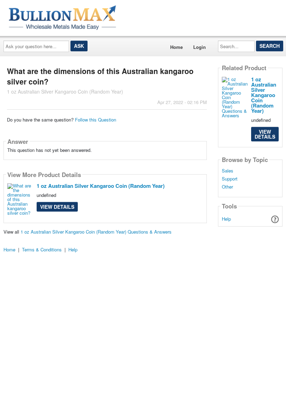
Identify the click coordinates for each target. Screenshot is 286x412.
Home (176, 47)
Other (227, 186)
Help (226, 218)
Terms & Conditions (42, 249)
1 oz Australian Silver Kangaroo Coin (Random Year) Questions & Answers (96, 231)
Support (230, 178)
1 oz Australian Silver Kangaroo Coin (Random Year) (101, 186)
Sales (227, 170)
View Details (57, 206)
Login (199, 47)
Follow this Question (95, 119)
